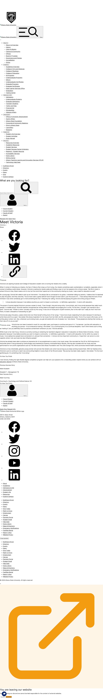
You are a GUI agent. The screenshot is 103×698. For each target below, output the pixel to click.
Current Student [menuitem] (8, 211)
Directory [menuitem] (6, 544)
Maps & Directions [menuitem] (9, 568)
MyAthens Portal (8, 500)
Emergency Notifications (11, 528)
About (5, 483)
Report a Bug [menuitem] (7, 574)
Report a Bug (7, 532)
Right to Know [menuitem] (7, 553)
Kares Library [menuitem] (7, 566)
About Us (6, 43)
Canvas (5, 515)
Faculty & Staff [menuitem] (8, 213)
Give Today (6, 509)
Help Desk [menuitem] (6, 563)
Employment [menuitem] (7, 555)
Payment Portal (8, 517)
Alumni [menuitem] (5, 215)
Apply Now (12, 219)
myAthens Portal (8, 166)
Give (4, 174)
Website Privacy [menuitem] (8, 576)
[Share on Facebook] (14, 240)
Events (5, 170)
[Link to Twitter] (14, 444)
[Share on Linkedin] (14, 264)
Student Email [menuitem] (7, 561)
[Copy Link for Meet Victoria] (15, 272)
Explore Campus (8, 177)
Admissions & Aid (7, 95)
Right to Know (7, 511)
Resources (6, 140)
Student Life (6, 132)
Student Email (7, 519)
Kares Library (7, 524)
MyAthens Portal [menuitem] (8, 542)
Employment (7, 513)
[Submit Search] (26, 188)
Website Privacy (8, 535)
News (5, 172)
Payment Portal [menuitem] (8, 559)
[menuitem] (12, 45)
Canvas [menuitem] (5, 557)
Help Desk (6, 522)
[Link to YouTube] (14, 468)
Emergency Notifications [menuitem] (11, 570)
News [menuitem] (5, 548)
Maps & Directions (9, 526)
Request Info (4, 219)
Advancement (7, 114)
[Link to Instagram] (14, 456)
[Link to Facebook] (14, 432)
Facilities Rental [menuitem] (8, 572)
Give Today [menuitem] (6, 550)
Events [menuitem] (5, 546)
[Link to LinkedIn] (14, 480)
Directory (6, 168)
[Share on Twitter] (14, 252)
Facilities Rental (8, 530)
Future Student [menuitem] (8, 208)
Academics (6, 64)
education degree (5, 362)
